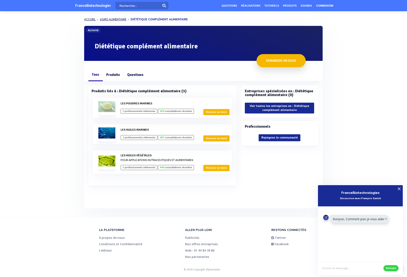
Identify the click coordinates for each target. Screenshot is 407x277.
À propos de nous (112, 238)
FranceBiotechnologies (93, 5)
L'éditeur (105, 250)
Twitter (280, 238)
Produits (290, 5)
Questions (229, 5)
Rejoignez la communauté (279, 138)
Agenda (306, 5)
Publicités (192, 238)
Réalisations (250, 5)
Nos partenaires (197, 257)
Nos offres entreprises (201, 244)
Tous (95, 74)
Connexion (324, 5)
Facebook (281, 244)
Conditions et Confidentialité (120, 244)
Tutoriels (271, 5)
